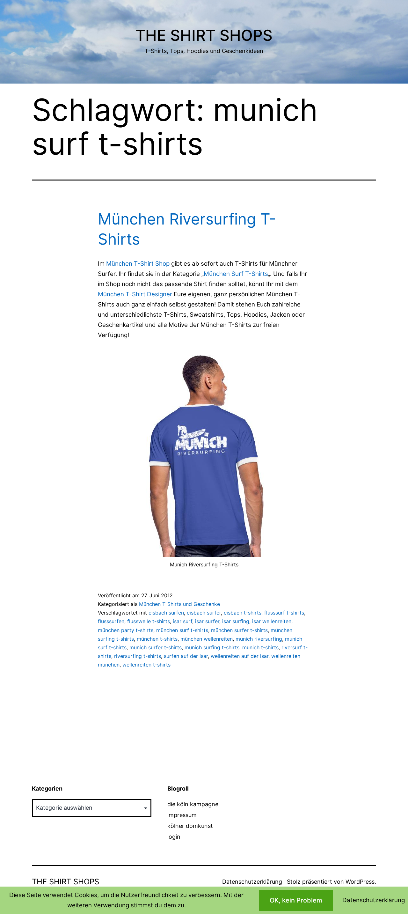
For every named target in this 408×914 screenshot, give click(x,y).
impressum (182, 815)
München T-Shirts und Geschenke (179, 604)
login (173, 836)
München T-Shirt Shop (138, 263)
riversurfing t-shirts (137, 656)
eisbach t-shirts (242, 612)
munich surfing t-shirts (212, 647)
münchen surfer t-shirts (239, 630)
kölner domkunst (190, 825)
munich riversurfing (259, 639)
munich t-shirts (260, 647)
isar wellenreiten (271, 621)
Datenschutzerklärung (252, 881)
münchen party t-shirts (125, 630)
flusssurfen (111, 621)
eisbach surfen (166, 612)
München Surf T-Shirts (236, 273)
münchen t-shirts (157, 639)
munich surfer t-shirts (155, 647)
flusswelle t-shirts (148, 621)
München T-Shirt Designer (135, 294)
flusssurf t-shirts (284, 612)
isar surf (182, 621)
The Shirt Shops (204, 35)
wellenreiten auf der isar (239, 656)
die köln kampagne (192, 804)
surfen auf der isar (186, 656)
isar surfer (207, 621)
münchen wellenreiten (206, 639)
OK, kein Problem (296, 900)
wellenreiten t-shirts (146, 664)
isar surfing (235, 621)
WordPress (360, 881)
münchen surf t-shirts (182, 630)
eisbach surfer (204, 612)
